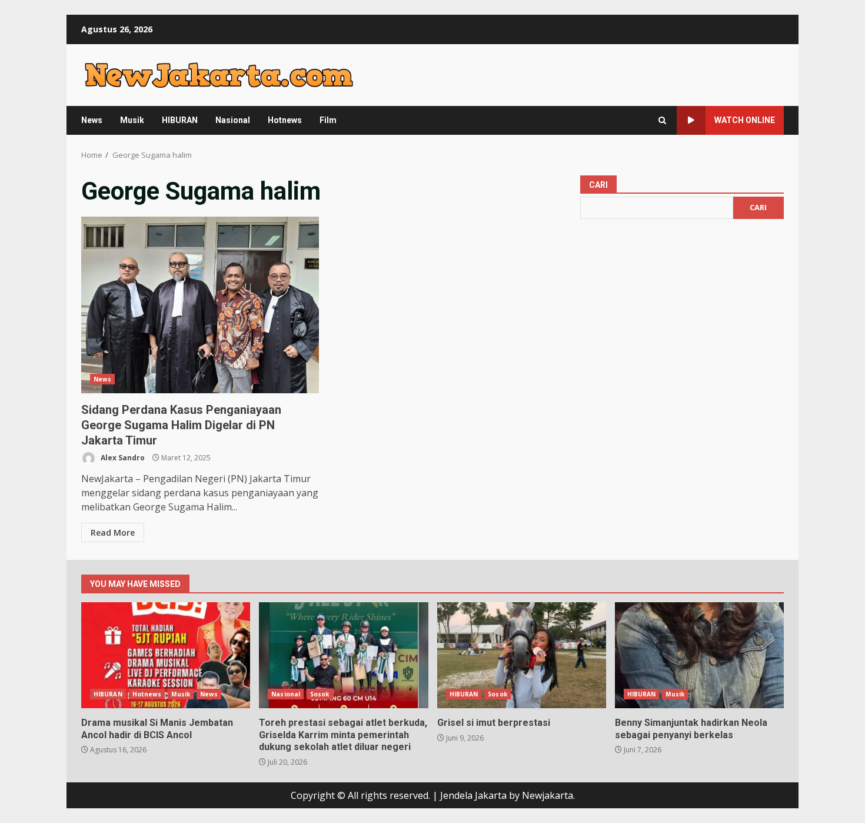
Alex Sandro (122, 458)
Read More (113, 532)
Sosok (320, 694)
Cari (598, 185)
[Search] (662, 120)
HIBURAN (180, 120)
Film (328, 120)
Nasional (232, 120)
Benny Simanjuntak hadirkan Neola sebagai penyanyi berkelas (699, 655)
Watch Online (744, 120)
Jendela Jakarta (474, 795)
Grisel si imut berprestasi (521, 655)
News (91, 120)
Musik (132, 120)
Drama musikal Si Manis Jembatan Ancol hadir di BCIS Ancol (165, 655)
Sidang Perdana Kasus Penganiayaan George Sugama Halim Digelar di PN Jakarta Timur (200, 305)
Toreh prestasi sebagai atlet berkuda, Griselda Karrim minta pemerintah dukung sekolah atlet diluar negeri (343, 655)
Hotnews (285, 120)
